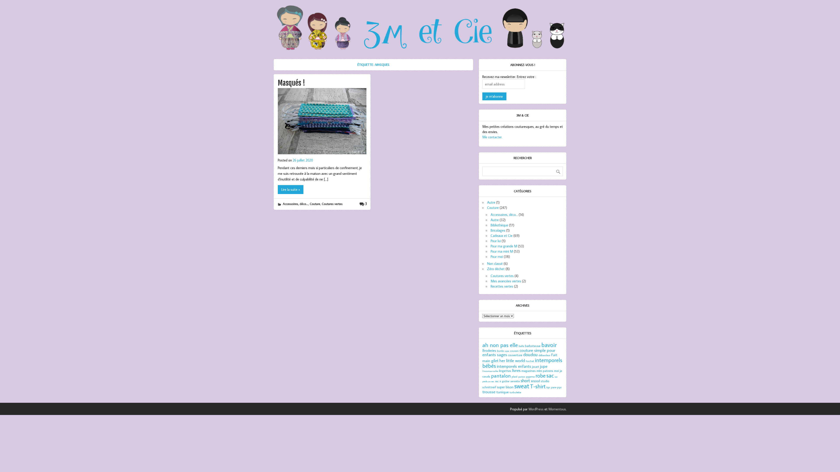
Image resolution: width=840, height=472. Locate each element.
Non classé (495, 263)
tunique (502, 391)
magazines (529, 371)
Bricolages (498, 230)
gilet (495, 360)
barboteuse (533, 346)
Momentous (557, 409)
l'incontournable (490, 371)
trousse (488, 391)
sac (550, 375)
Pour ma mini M (502, 251)
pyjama (530, 376)
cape (507, 350)
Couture (315, 204)
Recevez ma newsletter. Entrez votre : (509, 77)
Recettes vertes (502, 286)
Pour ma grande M (504, 246)
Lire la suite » (290, 189)
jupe (543, 366)
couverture (515, 355)
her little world (512, 360)
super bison (505, 387)
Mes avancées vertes (506, 281)
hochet (530, 361)
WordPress (536, 409)
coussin (514, 350)
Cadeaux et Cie (502, 235)
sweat (521, 386)
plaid (514, 376)
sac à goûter (502, 381)
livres (516, 370)
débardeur (544, 355)
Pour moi (497, 256)
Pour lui (496, 241)
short (525, 381)
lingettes (505, 371)
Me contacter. (492, 137)
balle (521, 346)
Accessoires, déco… (504, 214)
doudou (530, 354)
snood (535, 380)
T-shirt (538, 386)
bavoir (549, 345)
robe (541, 375)
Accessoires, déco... (295, 204)
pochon (521, 376)
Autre (491, 202)
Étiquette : (373, 64)
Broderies (489, 350)
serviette (515, 381)
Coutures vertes (332, 204)
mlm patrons (545, 371)
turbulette (515, 392)
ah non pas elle (500, 345)
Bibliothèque (499, 225)
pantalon (501, 375)
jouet (535, 366)
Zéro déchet (496, 269)
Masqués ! (291, 83)
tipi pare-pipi (554, 387)
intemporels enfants (514, 366)
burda (500, 350)
